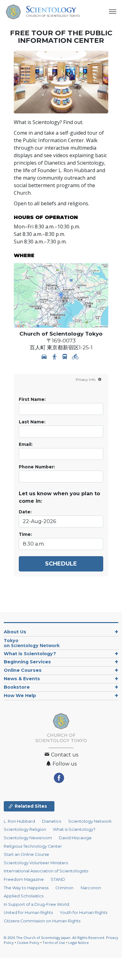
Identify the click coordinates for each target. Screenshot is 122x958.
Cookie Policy (28, 942)
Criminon (64, 888)
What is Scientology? (30, 653)
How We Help (20, 695)
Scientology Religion (25, 829)
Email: (26, 444)
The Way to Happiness (26, 888)
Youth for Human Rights (83, 912)
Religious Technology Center (33, 846)
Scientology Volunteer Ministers (36, 863)
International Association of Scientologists (46, 871)
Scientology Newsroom (28, 838)
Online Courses (23, 670)
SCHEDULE (61, 563)
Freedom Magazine (24, 879)
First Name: (32, 399)
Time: (25, 534)
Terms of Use (54, 942)
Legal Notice (78, 942)
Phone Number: (37, 466)
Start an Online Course (26, 854)
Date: (25, 511)
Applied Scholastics (23, 896)
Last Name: (32, 421)
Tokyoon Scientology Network (32, 642)
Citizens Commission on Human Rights (42, 921)
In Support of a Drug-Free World (36, 904)
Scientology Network (89, 821)
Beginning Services (27, 662)
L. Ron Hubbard (19, 821)
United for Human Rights (28, 912)
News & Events (22, 678)
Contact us (64, 755)
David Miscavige (75, 838)
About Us (15, 632)
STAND (58, 879)
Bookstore (17, 687)
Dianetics (51, 821)
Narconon (91, 888)
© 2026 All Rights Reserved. (55, 937)
